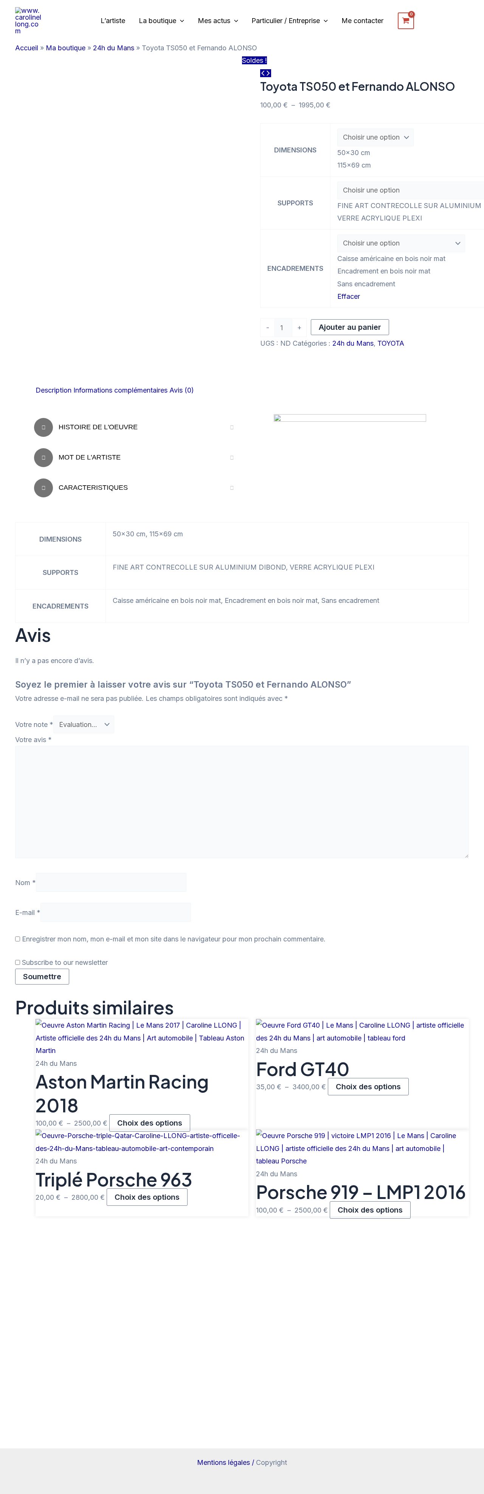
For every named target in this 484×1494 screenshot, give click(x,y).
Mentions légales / (226, 1462)
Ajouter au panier (350, 327)
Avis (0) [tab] (181, 390)
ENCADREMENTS (295, 268)
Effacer (348, 296)
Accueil (26, 48)
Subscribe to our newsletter (64, 962)
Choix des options (149, 1122)
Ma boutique (65, 48)
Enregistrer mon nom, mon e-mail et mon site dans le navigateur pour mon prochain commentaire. (174, 939)
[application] (180, 21)
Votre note (34, 724)
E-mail (27, 912)
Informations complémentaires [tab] (120, 390)
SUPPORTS (295, 203)
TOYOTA (390, 343)
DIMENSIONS (295, 150)
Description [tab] (53, 390)
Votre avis (33, 740)
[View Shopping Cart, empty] (406, 20)
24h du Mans (113, 48)
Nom (25, 883)
